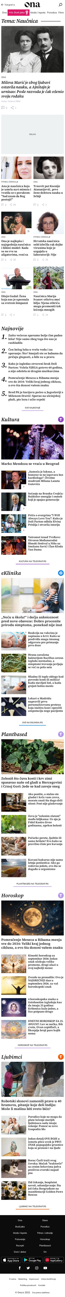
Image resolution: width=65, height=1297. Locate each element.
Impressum (34, 1279)
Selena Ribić (14, 101)
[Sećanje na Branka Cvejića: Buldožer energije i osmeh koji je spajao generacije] (13, 502)
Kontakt (41, 1285)
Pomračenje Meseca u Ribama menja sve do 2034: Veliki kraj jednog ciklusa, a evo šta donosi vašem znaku (31, 381)
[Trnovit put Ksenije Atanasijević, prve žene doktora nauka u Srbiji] (48, 168)
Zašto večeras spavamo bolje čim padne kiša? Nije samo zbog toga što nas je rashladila (31, 339)
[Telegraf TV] (45, 1268)
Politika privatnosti (28, 1285)
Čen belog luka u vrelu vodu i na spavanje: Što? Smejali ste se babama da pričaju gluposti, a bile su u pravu (32, 353)
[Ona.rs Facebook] (20, 1268)
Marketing (22, 1279)
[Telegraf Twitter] (28, 1268)
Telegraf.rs (9, 4)
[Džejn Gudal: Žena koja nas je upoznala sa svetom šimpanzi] (16, 278)
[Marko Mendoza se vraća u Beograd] (32, 442)
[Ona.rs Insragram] (37, 1268)
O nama (12, 1279)
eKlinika (11, 573)
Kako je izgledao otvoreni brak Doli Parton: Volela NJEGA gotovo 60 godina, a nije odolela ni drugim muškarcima (32, 367)
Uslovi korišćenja (48, 1279)
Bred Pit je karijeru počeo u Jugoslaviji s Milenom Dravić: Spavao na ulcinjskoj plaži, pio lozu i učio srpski (32, 395)
